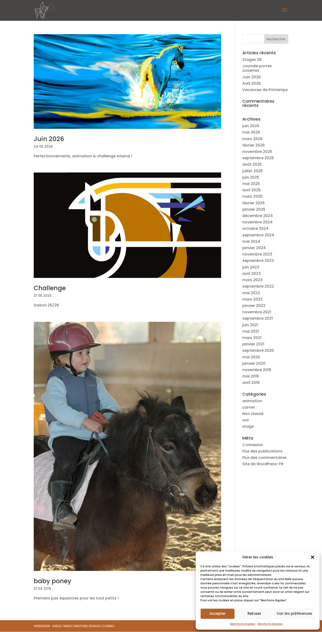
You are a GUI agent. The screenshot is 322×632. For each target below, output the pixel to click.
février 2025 (253, 203)
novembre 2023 (257, 254)
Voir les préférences (294, 613)
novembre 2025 (257, 151)
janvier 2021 (253, 344)
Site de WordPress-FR (262, 464)
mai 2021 (250, 331)
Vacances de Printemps (265, 89)
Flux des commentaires (264, 457)
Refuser (254, 613)
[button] (312, 557)
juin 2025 (250, 177)
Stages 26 (252, 59)
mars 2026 (252, 139)
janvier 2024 (254, 248)
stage (248, 426)
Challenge (50, 288)
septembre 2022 (258, 286)
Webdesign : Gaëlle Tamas (53, 626)
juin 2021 (250, 325)
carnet (248, 407)
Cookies (108, 626)
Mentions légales (242, 624)
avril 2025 (251, 190)
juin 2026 (250, 126)
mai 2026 (251, 132)
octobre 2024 (255, 228)
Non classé (252, 413)
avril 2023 (251, 273)
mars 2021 (251, 337)
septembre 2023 (258, 260)
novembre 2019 (256, 370)
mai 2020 (251, 357)
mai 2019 (250, 376)
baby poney (52, 581)
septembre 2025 (258, 158)
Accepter (218, 613)
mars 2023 (252, 280)
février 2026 (253, 145)
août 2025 (252, 164)
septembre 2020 (258, 350)
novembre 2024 (257, 222)
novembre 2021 (256, 312)
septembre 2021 (257, 318)
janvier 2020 (253, 363)
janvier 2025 (253, 209)
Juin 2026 (49, 139)
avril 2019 (251, 382)
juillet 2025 (252, 171)
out (245, 420)
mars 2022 (252, 299)
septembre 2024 (258, 235)
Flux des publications (262, 451)
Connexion (252, 445)
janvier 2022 (253, 305)
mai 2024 (251, 241)
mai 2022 (251, 293)
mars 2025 (252, 196)
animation (252, 401)
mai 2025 (251, 183)
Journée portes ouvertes (257, 68)
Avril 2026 (251, 83)
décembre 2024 (257, 215)
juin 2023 (250, 267)
